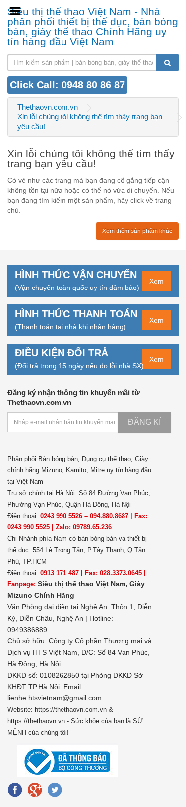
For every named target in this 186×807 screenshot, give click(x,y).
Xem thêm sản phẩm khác (137, 231)
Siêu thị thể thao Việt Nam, (83, 584)
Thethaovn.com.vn (47, 107)
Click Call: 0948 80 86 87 (67, 84)
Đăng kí (144, 422)
